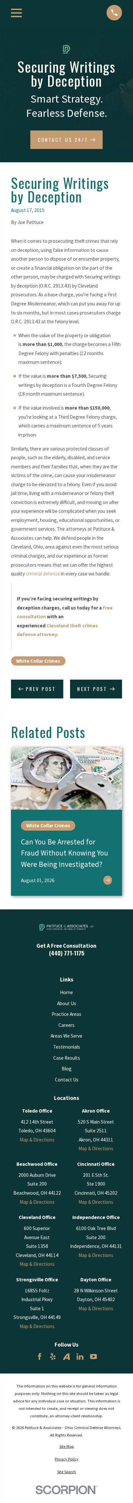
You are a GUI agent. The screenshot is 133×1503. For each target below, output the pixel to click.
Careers (66, 1025)
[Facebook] (39, 1356)
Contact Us (66, 1080)
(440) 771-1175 (66, 953)
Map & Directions (37, 1140)
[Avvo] (66, 1356)
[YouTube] (93, 1356)
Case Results (66, 1058)
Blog (67, 1069)
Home (66, 992)
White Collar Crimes (38, 661)
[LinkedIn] (80, 1356)
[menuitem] (66, 1446)
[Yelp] (52, 1356)
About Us (66, 1003)
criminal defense (43, 574)
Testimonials (66, 1047)
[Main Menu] (16, 12)
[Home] (66, 927)
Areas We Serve (66, 1036)
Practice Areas (66, 1014)
